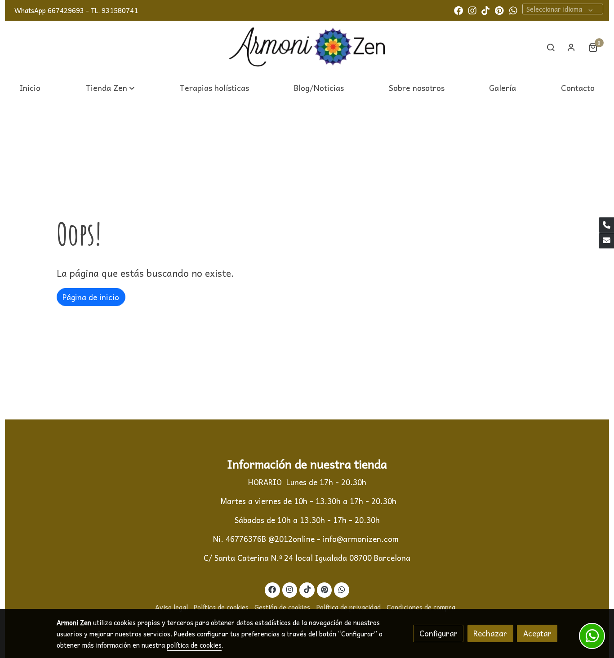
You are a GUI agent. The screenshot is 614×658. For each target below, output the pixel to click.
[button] (109, 87)
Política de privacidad (348, 607)
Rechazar (490, 633)
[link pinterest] (499, 9)
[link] (307, 47)
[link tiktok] (485, 9)
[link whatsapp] (513, 9)
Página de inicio (90, 297)
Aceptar (537, 633)
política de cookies (194, 645)
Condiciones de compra (421, 607)
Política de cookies (221, 607)
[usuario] (571, 47)
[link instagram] (472, 9)
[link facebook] (458, 9)
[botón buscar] (550, 47)
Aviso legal (171, 607)
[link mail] (606, 240)
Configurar (438, 633)
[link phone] (606, 225)
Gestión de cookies (282, 607)
